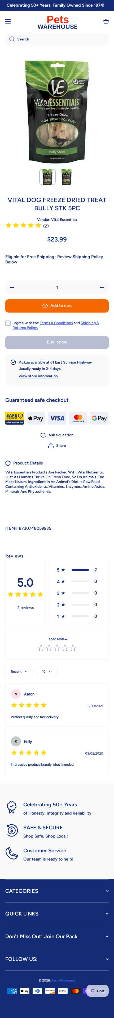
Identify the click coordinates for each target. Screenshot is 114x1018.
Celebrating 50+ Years (50, 804)
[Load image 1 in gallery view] (47, 177)
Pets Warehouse (63, 980)
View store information (38, 376)
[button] (106, 21)
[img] (23, 226)
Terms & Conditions (56, 323)
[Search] (10, 39)
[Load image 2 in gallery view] (66, 177)
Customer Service (44, 850)
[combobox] (57, 39)
